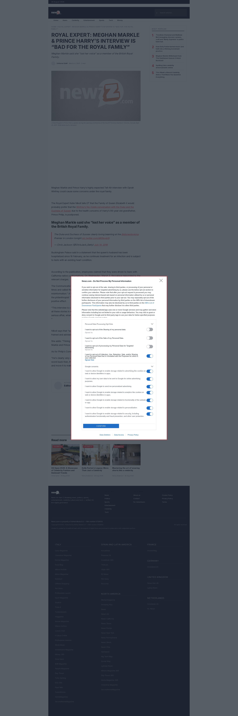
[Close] (162, 281)
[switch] (150, 329)
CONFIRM (101, 426)
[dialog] (119, 358)
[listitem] (119, 324)
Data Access (119, 435)
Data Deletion (105, 435)
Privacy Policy (133, 435)
